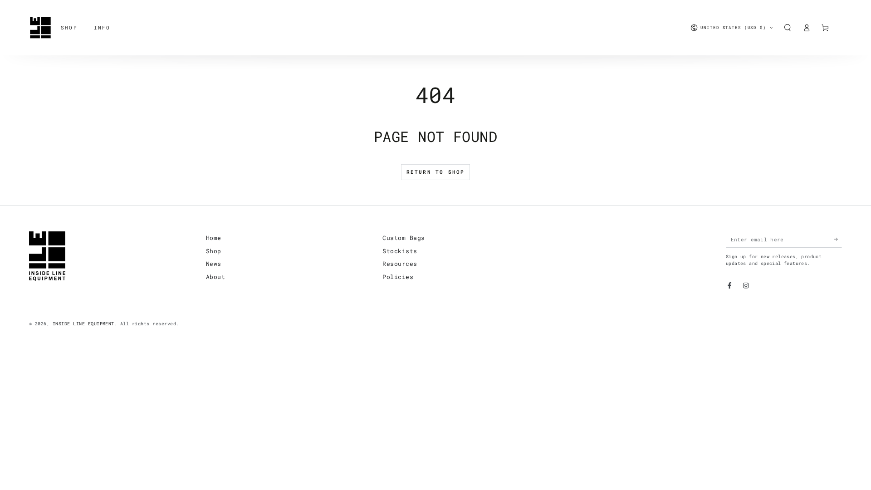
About (215, 276)
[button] (787, 27)
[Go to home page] (40, 27)
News (213, 263)
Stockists (399, 251)
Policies (397, 276)
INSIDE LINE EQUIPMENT (83, 324)
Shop (213, 251)
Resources (399, 263)
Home (213, 237)
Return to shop (435, 171)
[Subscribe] (838, 239)
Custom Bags (403, 237)
